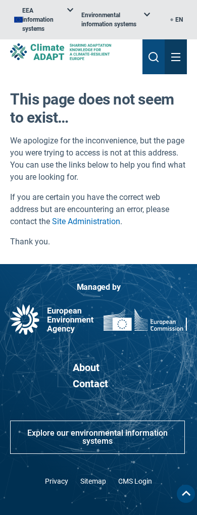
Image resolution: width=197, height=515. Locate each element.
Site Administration (86, 221)
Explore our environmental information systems (97, 437)
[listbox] (43, 19)
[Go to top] (186, 494)
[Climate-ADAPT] (72, 51)
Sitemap (93, 481)
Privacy (56, 481)
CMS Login (135, 481)
